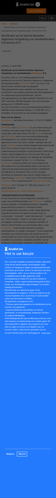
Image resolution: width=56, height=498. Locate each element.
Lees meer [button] (46, 333)
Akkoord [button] (22, 454)
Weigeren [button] (10, 454)
